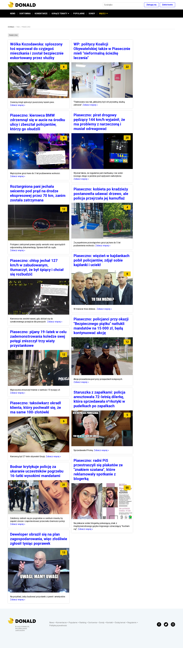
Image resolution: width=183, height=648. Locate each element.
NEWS (12, 13)
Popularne (73, 622)
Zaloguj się (151, 5)
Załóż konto (167, 5)
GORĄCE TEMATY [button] (59, 13)
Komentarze (61, 622)
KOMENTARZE (41, 13)
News (51, 622)
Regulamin (132, 622)
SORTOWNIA (25, 13)
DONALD (11, 27)
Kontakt (109, 622)
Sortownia (92, 622)
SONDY (92, 13)
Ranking (82, 622)
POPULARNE (79, 13)
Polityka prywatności (58, 625)
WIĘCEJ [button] (102, 13)
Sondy (101, 622)
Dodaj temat (120, 622)
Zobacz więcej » (17, 105)
